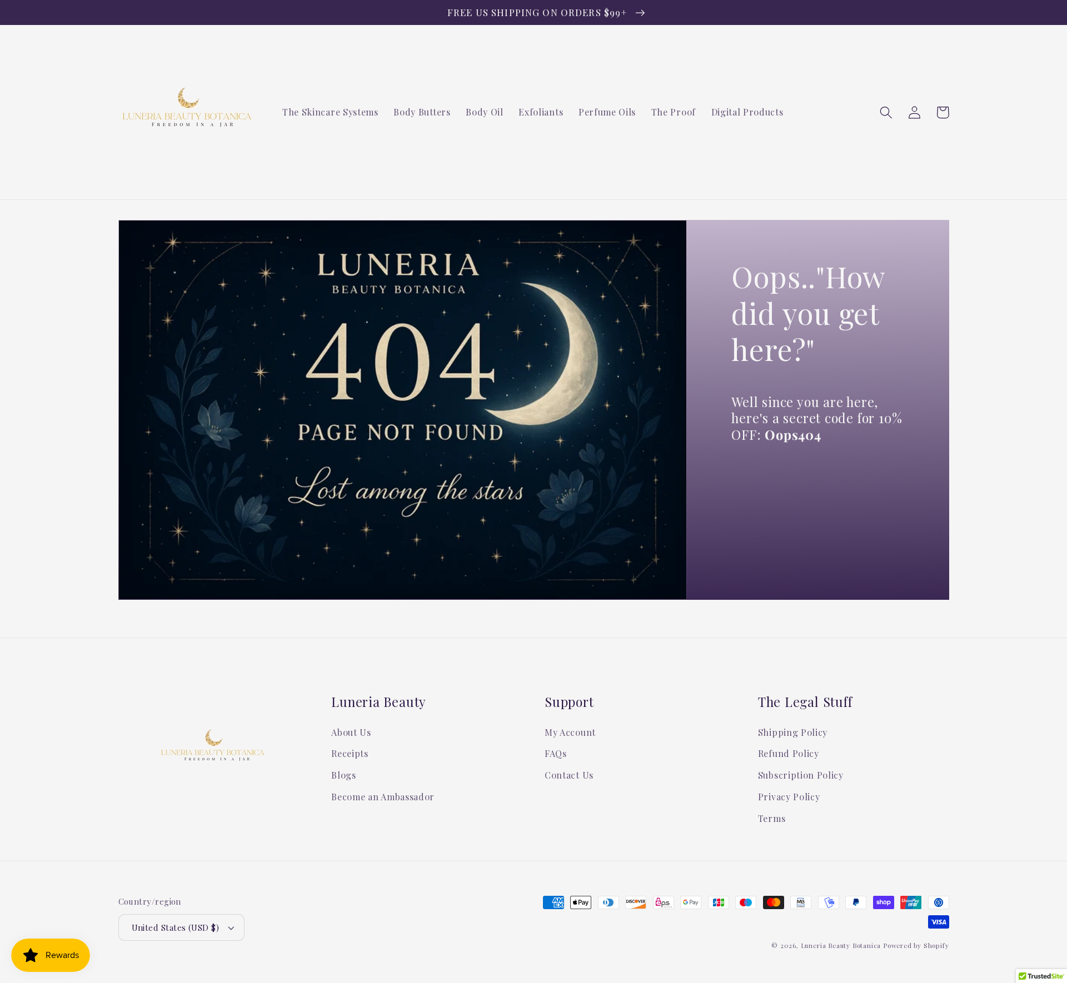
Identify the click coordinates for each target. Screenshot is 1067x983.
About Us (351, 732)
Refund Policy (788, 753)
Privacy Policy (789, 797)
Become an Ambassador (383, 797)
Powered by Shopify (916, 945)
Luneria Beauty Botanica (841, 945)
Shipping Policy (792, 732)
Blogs (343, 775)
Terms (771, 818)
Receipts (349, 753)
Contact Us (569, 775)
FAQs (556, 753)
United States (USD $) (176, 927)
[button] (886, 112)
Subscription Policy (801, 775)
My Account (570, 732)
